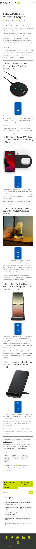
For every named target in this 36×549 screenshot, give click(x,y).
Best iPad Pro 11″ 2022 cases (26, 484)
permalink (7, 470)
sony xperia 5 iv (26, 465)
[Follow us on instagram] (18, 542)
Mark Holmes (21, 21)
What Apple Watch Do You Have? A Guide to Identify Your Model (18, 524)
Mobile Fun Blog (13, 547)
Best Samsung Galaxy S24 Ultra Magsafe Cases (17, 519)
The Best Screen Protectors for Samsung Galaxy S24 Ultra (17, 513)
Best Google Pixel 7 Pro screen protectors (10, 485)
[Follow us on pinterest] (29, 537)
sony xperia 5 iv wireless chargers (12, 468)
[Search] (31, 492)
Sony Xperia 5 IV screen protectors (17, 448)
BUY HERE (18, 108)
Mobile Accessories (10, 465)
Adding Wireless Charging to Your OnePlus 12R (18, 508)
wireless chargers (27, 468)
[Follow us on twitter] (11, 537)
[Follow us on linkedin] (23, 537)
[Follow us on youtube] (17, 537)
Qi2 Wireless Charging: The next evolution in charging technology (18, 503)
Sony (19, 465)
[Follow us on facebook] (6, 537)
